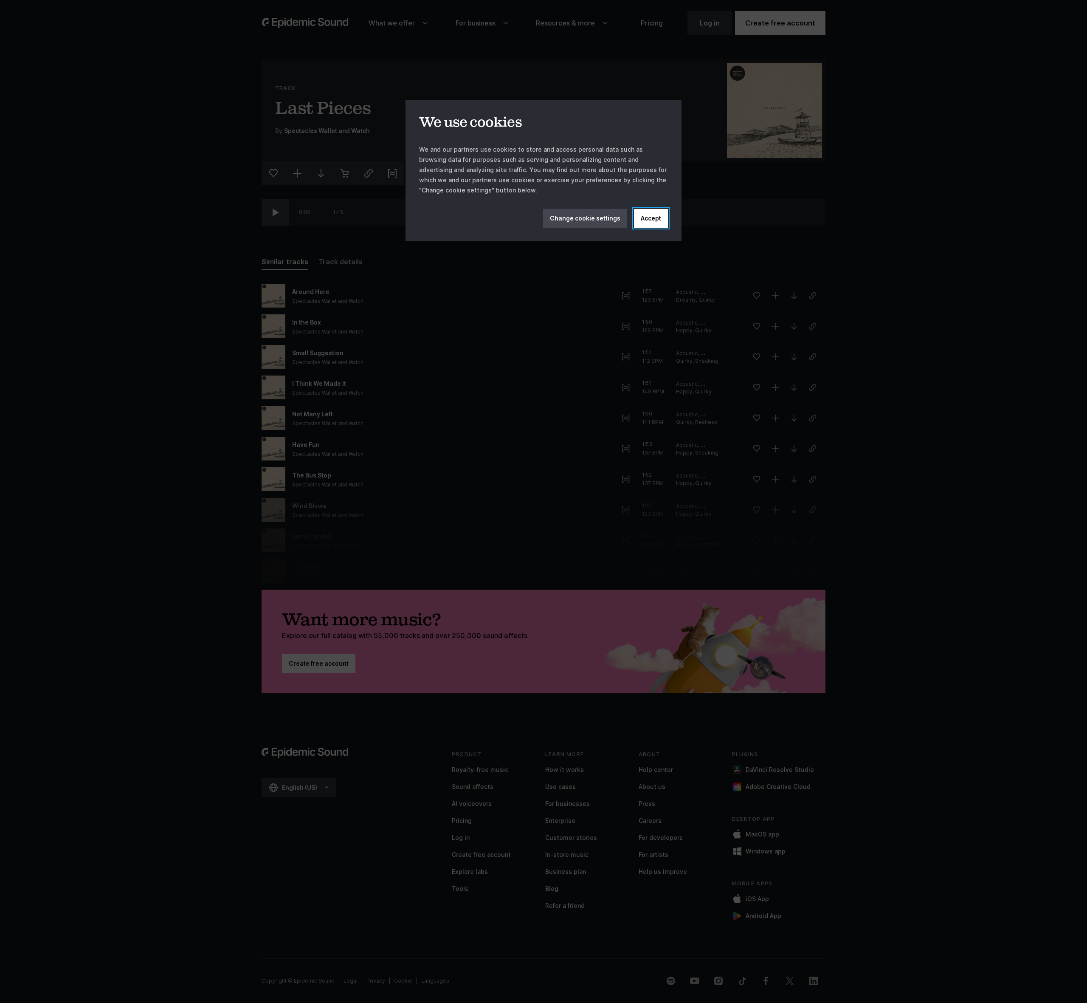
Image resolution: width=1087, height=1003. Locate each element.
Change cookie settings (585, 218)
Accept (651, 218)
